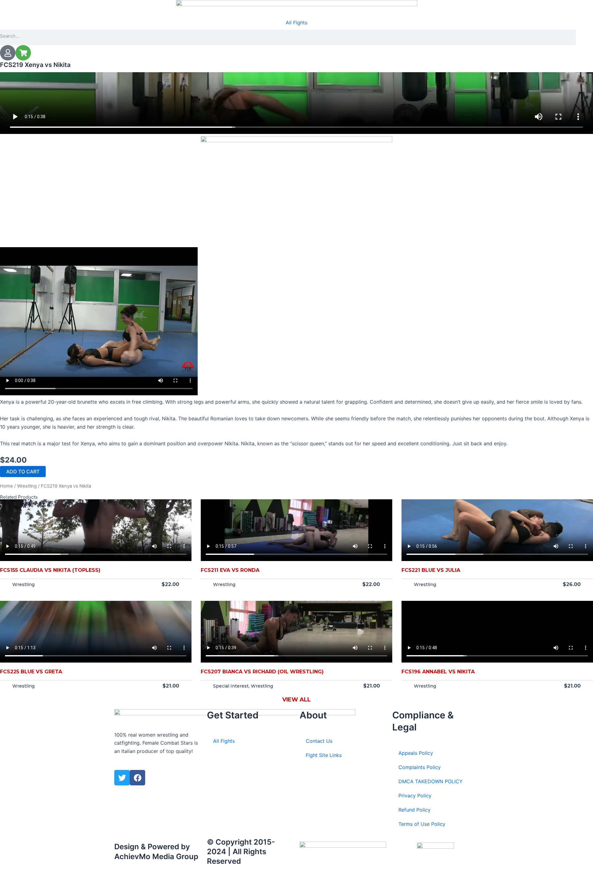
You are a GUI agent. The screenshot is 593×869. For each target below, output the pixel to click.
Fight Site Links (324, 755)
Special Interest (231, 686)
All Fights (296, 22)
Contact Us (319, 741)
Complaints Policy (419, 767)
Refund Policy (414, 810)
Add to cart (23, 471)
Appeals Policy (415, 753)
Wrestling (27, 486)
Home (6, 486)
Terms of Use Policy (421, 824)
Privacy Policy (414, 795)
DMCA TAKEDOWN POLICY (430, 781)
